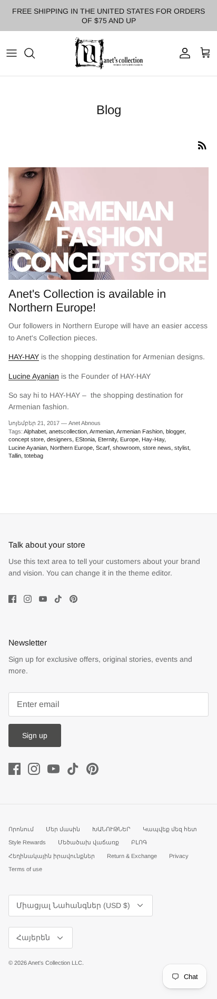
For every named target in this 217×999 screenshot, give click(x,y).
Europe (129, 439)
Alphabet (35, 431)
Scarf (103, 448)
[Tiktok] (58, 599)
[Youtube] (43, 599)
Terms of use (25, 869)
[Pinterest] (73, 599)
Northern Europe (71, 448)
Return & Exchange (132, 856)
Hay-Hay (153, 439)
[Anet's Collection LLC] (108, 53)
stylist (181, 448)
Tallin (14, 455)
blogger (175, 431)
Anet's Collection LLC (55, 963)
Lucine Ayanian (27, 448)
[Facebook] (12, 599)
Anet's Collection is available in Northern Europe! (87, 300)
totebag (33, 455)
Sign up (34, 735)
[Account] (182, 53)
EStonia (85, 439)
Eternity (107, 439)
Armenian (102, 431)
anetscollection (68, 431)
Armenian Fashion (139, 431)
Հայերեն (33, 937)
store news (157, 448)
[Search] (34, 53)
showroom (126, 448)
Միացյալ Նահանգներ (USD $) (73, 905)
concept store (26, 439)
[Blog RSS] (202, 145)
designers (59, 439)
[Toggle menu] (11, 53)
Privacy (179, 856)
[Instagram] (28, 599)
